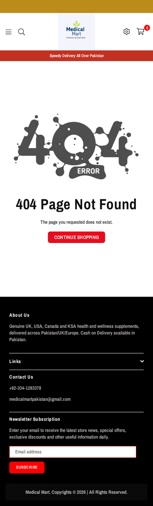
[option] (76, 56)
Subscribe (27, 467)
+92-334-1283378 (25, 388)
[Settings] (126, 31)
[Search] (21, 31)
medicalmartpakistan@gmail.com (40, 399)
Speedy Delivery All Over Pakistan (77, 55)
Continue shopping (76, 237)
